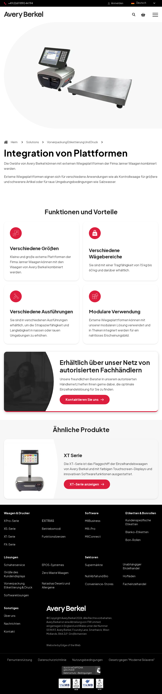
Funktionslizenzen (54, 536)
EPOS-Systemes (53, 565)
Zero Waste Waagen (55, 572)
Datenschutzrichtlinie (52, 660)
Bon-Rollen (133, 540)
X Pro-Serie (11, 520)
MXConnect (93, 536)
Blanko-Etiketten (137, 532)
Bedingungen (85, 673)
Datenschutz (69, 673)
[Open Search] (133, 14)
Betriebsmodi (51, 528)
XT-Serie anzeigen (84, 484)
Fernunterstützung (19, 660)
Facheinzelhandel (134, 584)
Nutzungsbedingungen (87, 660)
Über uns (9, 615)
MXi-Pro (90, 528)
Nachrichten (12, 623)
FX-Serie (9, 544)
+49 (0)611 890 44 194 (20, 3)
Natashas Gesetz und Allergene (56, 585)
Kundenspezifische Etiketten (138, 522)
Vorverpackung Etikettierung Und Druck (72, 142)
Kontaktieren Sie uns (82, 399)
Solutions (32, 142)
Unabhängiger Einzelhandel (132, 566)
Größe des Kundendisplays (14, 574)
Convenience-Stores (99, 584)
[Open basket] (143, 14)
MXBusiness (92, 520)
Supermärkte (94, 565)
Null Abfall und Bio (96, 576)
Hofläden (129, 576)
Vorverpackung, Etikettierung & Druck (18, 585)
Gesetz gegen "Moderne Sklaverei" (132, 660)
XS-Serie (10, 528)
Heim (14, 142)
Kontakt (9, 631)
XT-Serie (9, 536)
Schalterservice (14, 565)
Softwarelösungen (16, 595)
